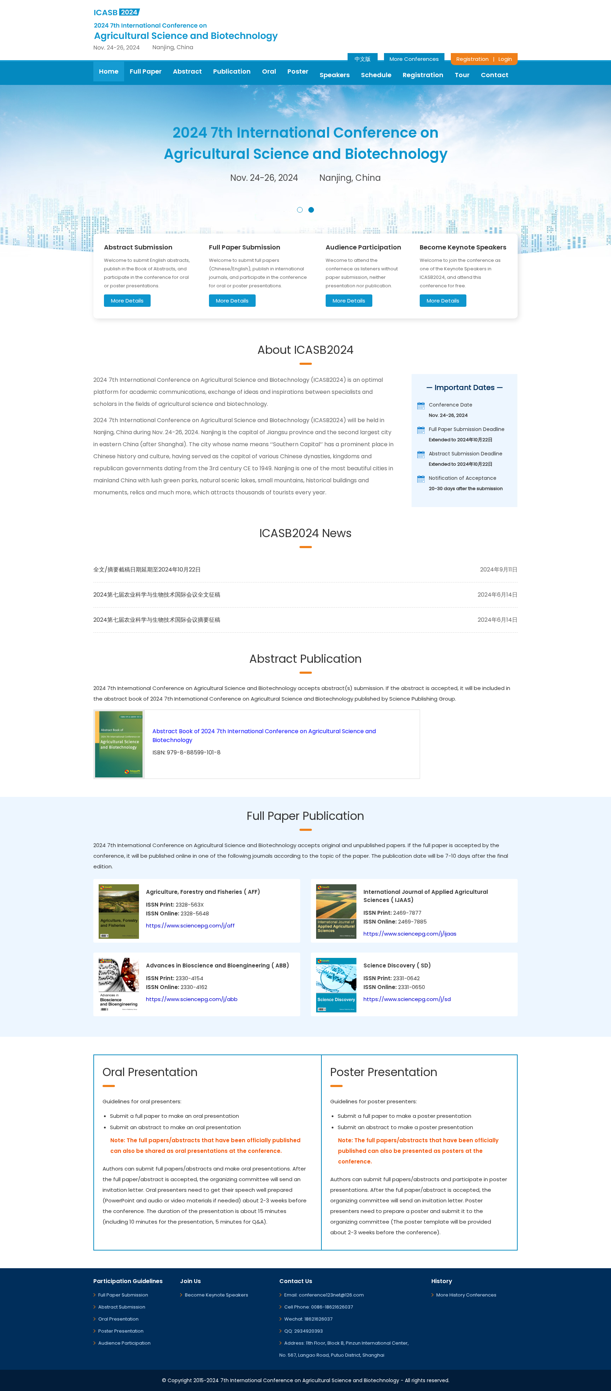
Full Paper (146, 71)
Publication (232, 71)
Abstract (187, 71)
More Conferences (414, 59)
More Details (127, 300)
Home (108, 71)
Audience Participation (124, 1343)
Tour (462, 74)
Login (505, 59)
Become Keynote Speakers (216, 1295)
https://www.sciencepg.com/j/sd (407, 999)
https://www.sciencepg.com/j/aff (190, 925)
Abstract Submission (121, 1307)
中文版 (363, 59)
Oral (269, 71)
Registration (472, 59)
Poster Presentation (121, 1331)
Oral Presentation (118, 1319)
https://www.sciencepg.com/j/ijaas (409, 933)
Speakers (335, 74)
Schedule (376, 74)
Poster (297, 71)
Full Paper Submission (123, 1295)
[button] (300, 210)
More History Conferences (466, 1295)
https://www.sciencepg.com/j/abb (192, 999)
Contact (494, 74)
